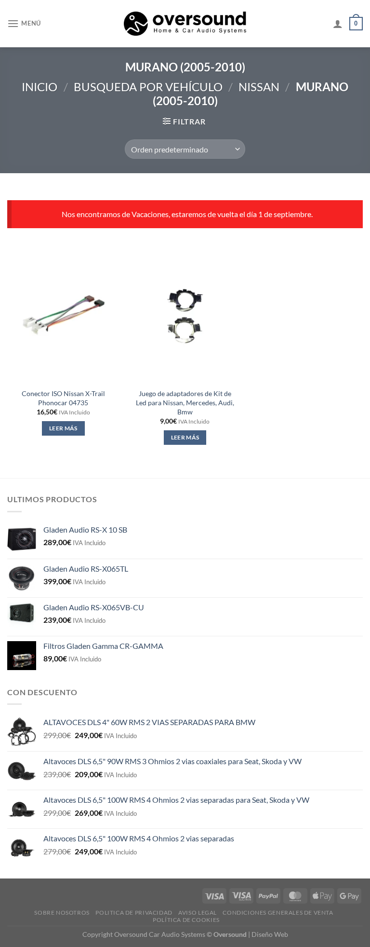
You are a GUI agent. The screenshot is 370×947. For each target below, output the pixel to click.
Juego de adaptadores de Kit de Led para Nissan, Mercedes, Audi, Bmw (185, 402)
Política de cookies (186, 919)
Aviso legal (197, 912)
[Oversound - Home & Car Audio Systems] (185, 24)
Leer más (63, 428)
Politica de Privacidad (133, 912)
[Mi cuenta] (338, 23)
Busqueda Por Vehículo (148, 87)
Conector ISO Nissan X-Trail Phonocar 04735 (63, 398)
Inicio (39, 87)
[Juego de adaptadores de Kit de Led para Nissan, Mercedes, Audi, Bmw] (185, 315)
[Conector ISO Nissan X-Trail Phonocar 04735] (63, 315)
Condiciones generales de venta (278, 912)
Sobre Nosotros (62, 912)
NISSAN (258, 87)
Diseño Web (269, 934)
